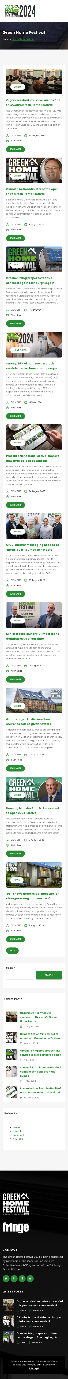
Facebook (19, 1135)
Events (17, 86)
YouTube (18, 1138)
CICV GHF (16, 135)
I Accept (34, 1368)
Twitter (17, 1127)
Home (5, 39)
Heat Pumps (20, 350)
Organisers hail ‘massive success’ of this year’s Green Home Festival (38, 1017)
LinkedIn (17, 1131)
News (17, 264)
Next (12, 950)
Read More (15, 149)
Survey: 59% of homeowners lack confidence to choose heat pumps (41, 1072)
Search (10, 968)
